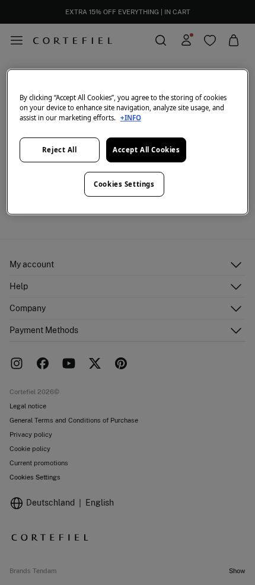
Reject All (59, 149)
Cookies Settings (124, 184)
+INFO (130, 117)
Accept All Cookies (146, 149)
